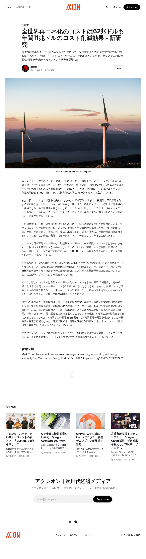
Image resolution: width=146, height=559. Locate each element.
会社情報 (20, 7)
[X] (70, 521)
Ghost (137, 534)
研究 (24, 184)
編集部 (34, 66)
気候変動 (25, 25)
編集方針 (74, 535)
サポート (86, 535)
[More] (36, 7)
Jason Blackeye (71, 171)
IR (30, 7)
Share (118, 68)
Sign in (117, 7)
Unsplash (87, 171)
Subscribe (131, 7)
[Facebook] (75, 521)
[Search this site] (107, 7)
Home (9, 7)
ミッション (60, 535)
